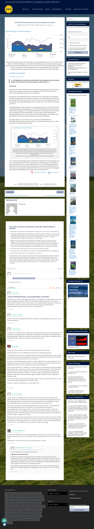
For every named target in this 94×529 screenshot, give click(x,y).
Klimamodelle (10, 509)
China (39, 493)
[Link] (30, 278)
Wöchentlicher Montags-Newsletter (78, 45)
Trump (39, 516)
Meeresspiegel (37, 513)
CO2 (7, 496)
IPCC (39, 503)
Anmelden (59, 268)
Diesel (41, 496)
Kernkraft (26, 506)
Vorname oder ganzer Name (74, 31)
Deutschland (34, 496)
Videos (47, 9)
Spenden (68, 9)
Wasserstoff (13, 519)
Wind (20, 519)
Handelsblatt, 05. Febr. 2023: (16, 76)
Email (69, 37)
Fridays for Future (14, 503)
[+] (34, 278)
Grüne (34, 503)
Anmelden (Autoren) (81, 9)
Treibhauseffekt (31, 516)
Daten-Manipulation (22, 496)
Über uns (25, 9)
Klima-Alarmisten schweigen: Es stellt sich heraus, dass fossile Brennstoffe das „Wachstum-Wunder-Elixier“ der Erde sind (77, 426)
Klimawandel (38, 509)
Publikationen (37, 9)
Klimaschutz (28, 509)
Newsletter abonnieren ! (15, 282)
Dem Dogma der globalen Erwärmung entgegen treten (77, 372)
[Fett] (13, 278)
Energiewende (30, 500)
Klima (33, 506)
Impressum (72, 494)
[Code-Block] (28, 278)
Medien (28, 513)
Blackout (33, 493)
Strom (22, 516)
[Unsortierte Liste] (24, 278)
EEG (6, 500)
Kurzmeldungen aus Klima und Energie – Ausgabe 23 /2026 (77, 386)
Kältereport (20, 513)
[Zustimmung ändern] (4, 524)
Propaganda (15, 516)
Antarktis (17, 493)
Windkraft (36, 519)
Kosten (13, 513)
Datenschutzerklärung (75, 498)
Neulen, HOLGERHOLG (26, 449)
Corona (12, 496)
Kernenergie (17, 506)
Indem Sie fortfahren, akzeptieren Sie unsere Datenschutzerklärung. (77, 48)
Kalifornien (9, 506)
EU (6, 503)
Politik (7, 516)
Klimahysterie (41, 506)
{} (31, 278)
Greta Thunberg (26, 503)
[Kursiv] (16, 278)
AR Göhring (27, 25)
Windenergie (27, 519)
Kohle (7, 513)
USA (7, 519)
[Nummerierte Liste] (22, 278)
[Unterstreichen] (18, 278)
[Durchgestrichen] (20, 278)
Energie (41, 25)
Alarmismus (9, 493)
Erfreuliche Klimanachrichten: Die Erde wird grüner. (77, 367)
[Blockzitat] (26, 278)
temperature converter (73, 347)
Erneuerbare (40, 500)
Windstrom (9, 522)
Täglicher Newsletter (74, 43)
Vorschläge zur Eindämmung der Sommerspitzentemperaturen (76, 391)
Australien (25, 493)
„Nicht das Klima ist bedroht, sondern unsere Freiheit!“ (32, 2)
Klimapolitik (19, 509)
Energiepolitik (20, 500)
